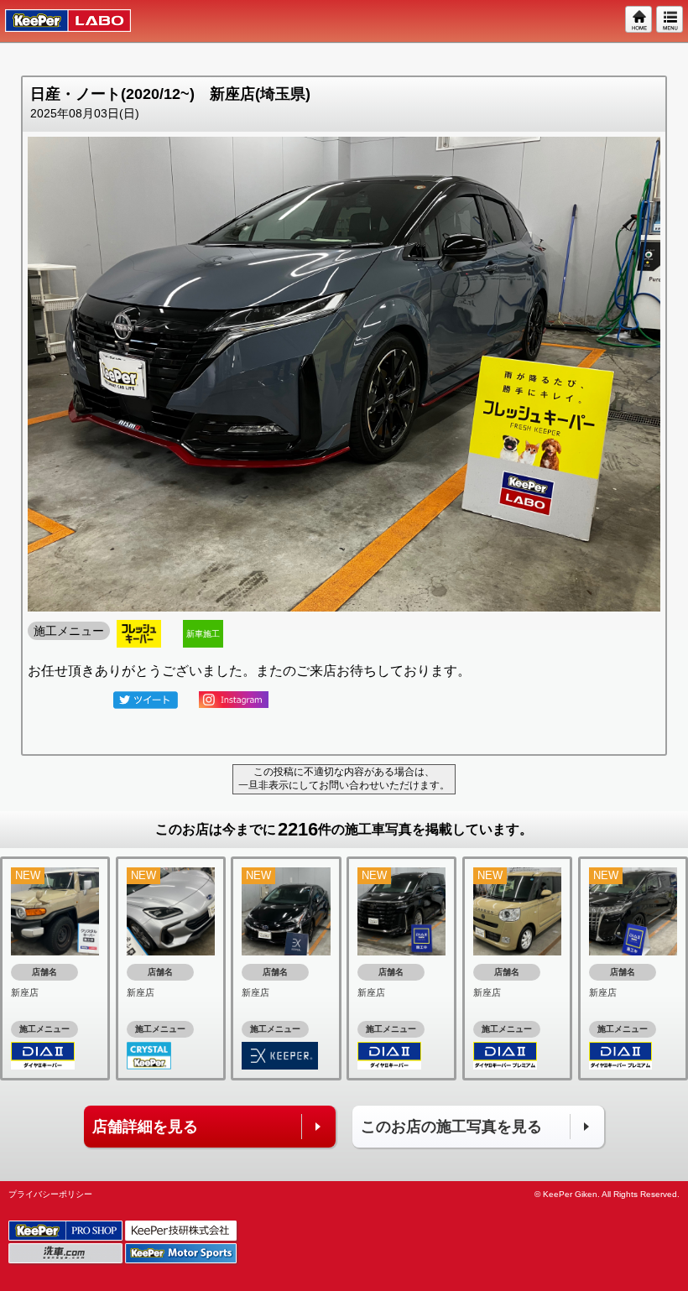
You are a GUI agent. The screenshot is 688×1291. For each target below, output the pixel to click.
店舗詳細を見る (145, 1126)
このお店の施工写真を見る (451, 1126)
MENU (670, 20)
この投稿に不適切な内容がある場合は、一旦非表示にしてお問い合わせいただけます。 (344, 778)
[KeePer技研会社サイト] (182, 1231)
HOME (639, 20)
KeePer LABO (60, 21)
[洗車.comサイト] (66, 1253)
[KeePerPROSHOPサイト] (66, 1231)
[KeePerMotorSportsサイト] (182, 1253)
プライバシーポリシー (50, 1194)
